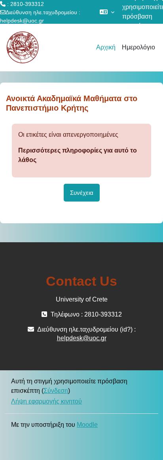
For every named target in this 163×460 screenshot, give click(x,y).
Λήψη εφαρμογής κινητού (46, 401)
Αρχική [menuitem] (106, 47)
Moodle (87, 424)
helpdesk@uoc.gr (22, 20)
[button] (107, 12)
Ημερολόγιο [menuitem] (138, 47)
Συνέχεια (81, 192)
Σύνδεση (56, 390)
